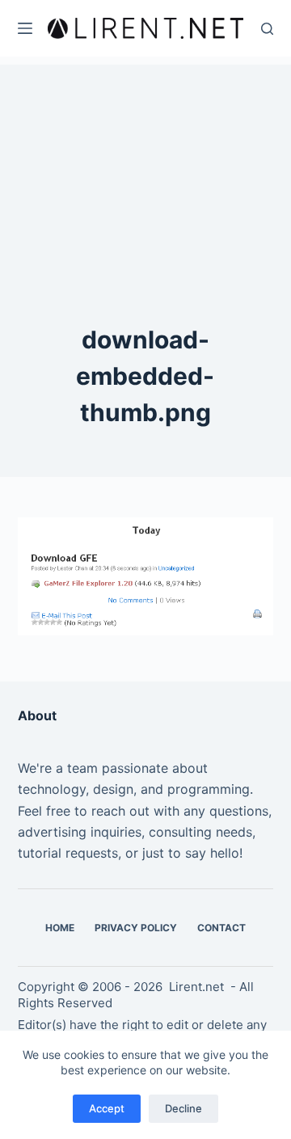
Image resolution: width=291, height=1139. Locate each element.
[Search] (267, 29)
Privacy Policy (136, 928)
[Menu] (25, 28)
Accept (106, 1108)
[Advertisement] (145, 166)
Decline (183, 1108)
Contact (221, 928)
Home (59, 928)
